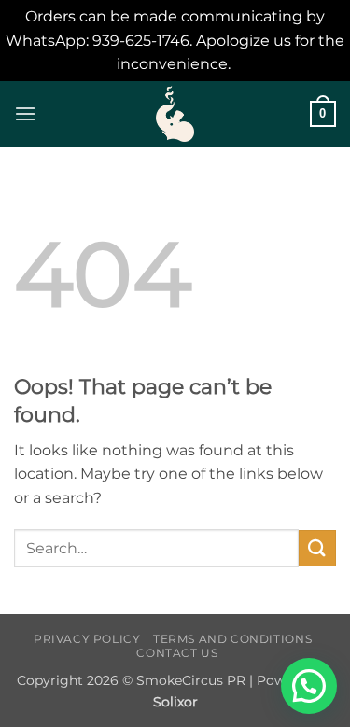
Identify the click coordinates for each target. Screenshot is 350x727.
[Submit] (317, 548)
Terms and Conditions (232, 639)
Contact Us (176, 653)
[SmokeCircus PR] (175, 114)
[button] (25, 113)
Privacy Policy (87, 639)
